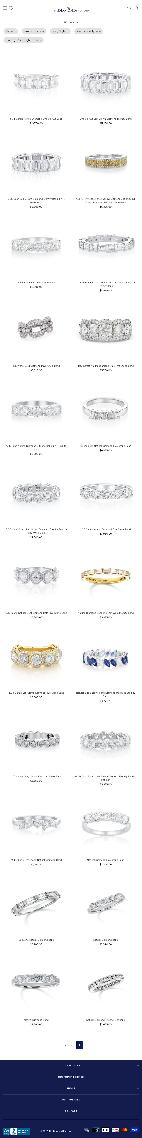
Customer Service (71, 1077)
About (71, 1088)
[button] (11, 31)
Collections (71, 1065)
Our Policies (71, 1099)
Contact (71, 1111)
